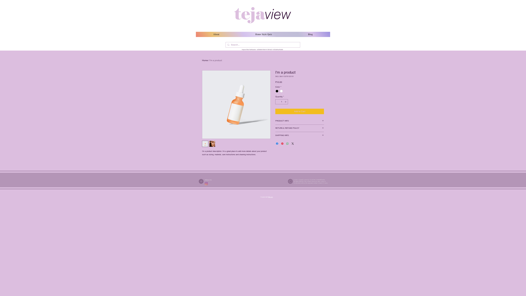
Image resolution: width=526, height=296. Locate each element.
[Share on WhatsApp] (287, 143)
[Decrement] (277, 101)
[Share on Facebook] (277, 143)
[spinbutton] (281, 101)
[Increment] (286, 101)
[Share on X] (292, 143)
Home (205, 60)
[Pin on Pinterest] (282, 143)
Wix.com (270, 197)
